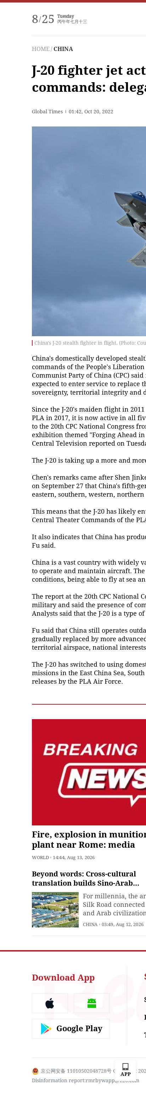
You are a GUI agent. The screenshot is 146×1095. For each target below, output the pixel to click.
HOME (41, 49)
